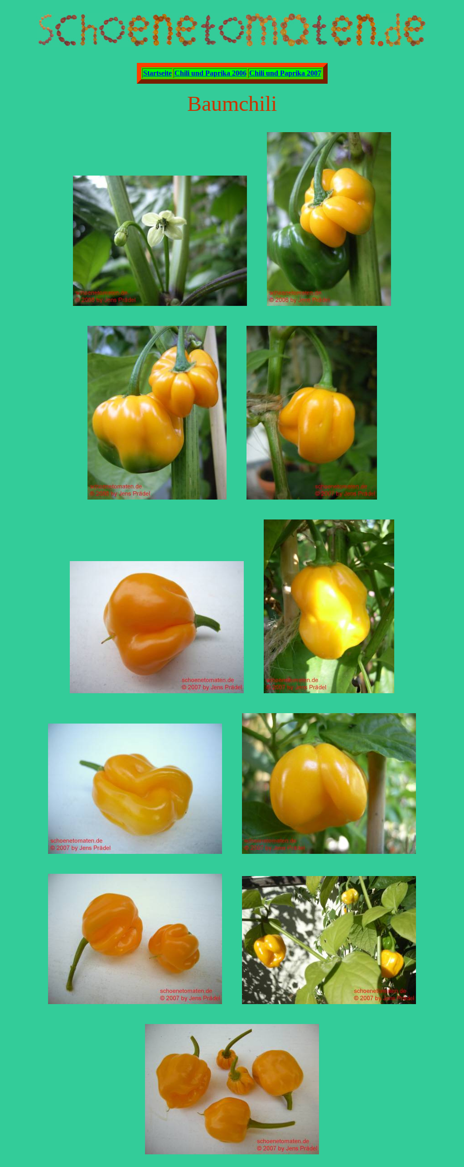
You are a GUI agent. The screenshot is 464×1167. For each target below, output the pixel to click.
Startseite (157, 73)
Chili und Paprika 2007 (285, 73)
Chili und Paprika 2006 (210, 73)
